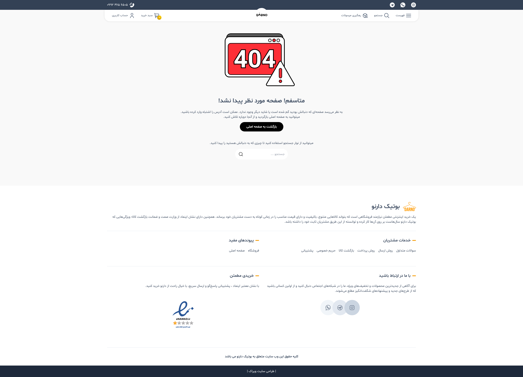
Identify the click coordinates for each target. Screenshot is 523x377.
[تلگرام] (392, 4)
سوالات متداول (406, 250)
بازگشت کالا (346, 250)
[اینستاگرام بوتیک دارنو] (413, 4)
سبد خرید (150, 15)
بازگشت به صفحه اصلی (261, 127)
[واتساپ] (402, 4)
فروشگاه (253, 250)
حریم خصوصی (326, 250)
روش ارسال (385, 250)
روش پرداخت (366, 250)
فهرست (400, 15)
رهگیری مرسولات (351, 15)
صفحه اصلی (237, 250)
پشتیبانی (307, 250)
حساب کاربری (120, 15)
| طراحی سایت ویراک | (261, 371)
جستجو (378, 15)
